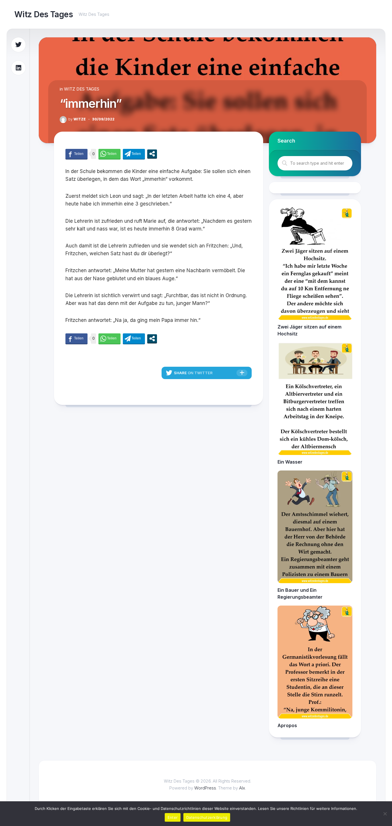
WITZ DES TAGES (81, 89)
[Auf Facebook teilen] (76, 154)
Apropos (287, 725)
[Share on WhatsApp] (109, 154)
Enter (173, 817)
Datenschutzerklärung (206, 817)
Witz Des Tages (43, 14)
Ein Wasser (289, 462)
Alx (242, 788)
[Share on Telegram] (134, 154)
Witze (77, 119)
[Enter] (385, 814)
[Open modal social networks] (152, 153)
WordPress (205, 788)
